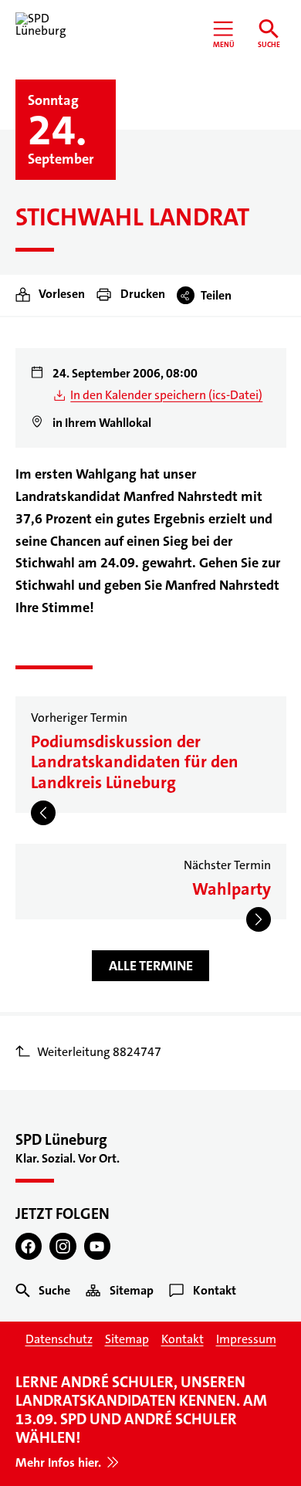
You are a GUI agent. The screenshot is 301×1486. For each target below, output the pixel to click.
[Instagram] (62, 1246)
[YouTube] (97, 1246)
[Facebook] (28, 1246)
